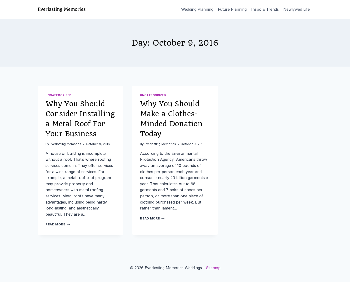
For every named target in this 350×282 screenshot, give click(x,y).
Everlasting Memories (65, 144)
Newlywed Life (296, 9)
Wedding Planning (197, 9)
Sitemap (213, 267)
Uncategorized (58, 95)
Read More (57, 224)
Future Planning (232, 9)
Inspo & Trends (265, 9)
